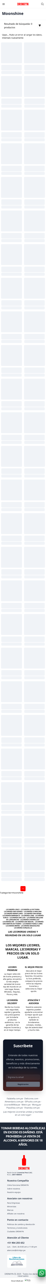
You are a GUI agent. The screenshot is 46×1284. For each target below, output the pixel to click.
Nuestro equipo (14, 1192)
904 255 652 (15, 1242)
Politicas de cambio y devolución (21, 1224)
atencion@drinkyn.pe (16, 1250)
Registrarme (23, 1084)
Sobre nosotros (13, 1188)
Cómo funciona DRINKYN (18, 1185)
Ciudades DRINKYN (15, 1231)
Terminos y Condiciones (17, 1228)
